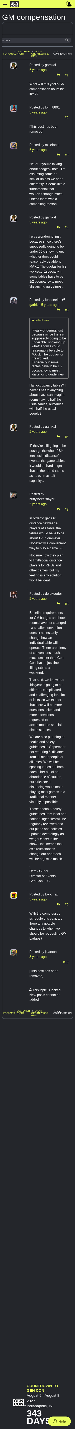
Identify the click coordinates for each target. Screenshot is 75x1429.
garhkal (34, 305)
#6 (67, 436)
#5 (67, 310)
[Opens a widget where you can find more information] (59, 1422)
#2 (67, 117)
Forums (8, 53)
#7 (67, 509)
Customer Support (21, 52)
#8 (67, 603)
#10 (66, 962)
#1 (67, 75)
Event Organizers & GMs (40, 53)
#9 (67, 904)
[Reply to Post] (58, 75)
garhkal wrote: (41, 320)
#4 (67, 227)
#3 (67, 155)
